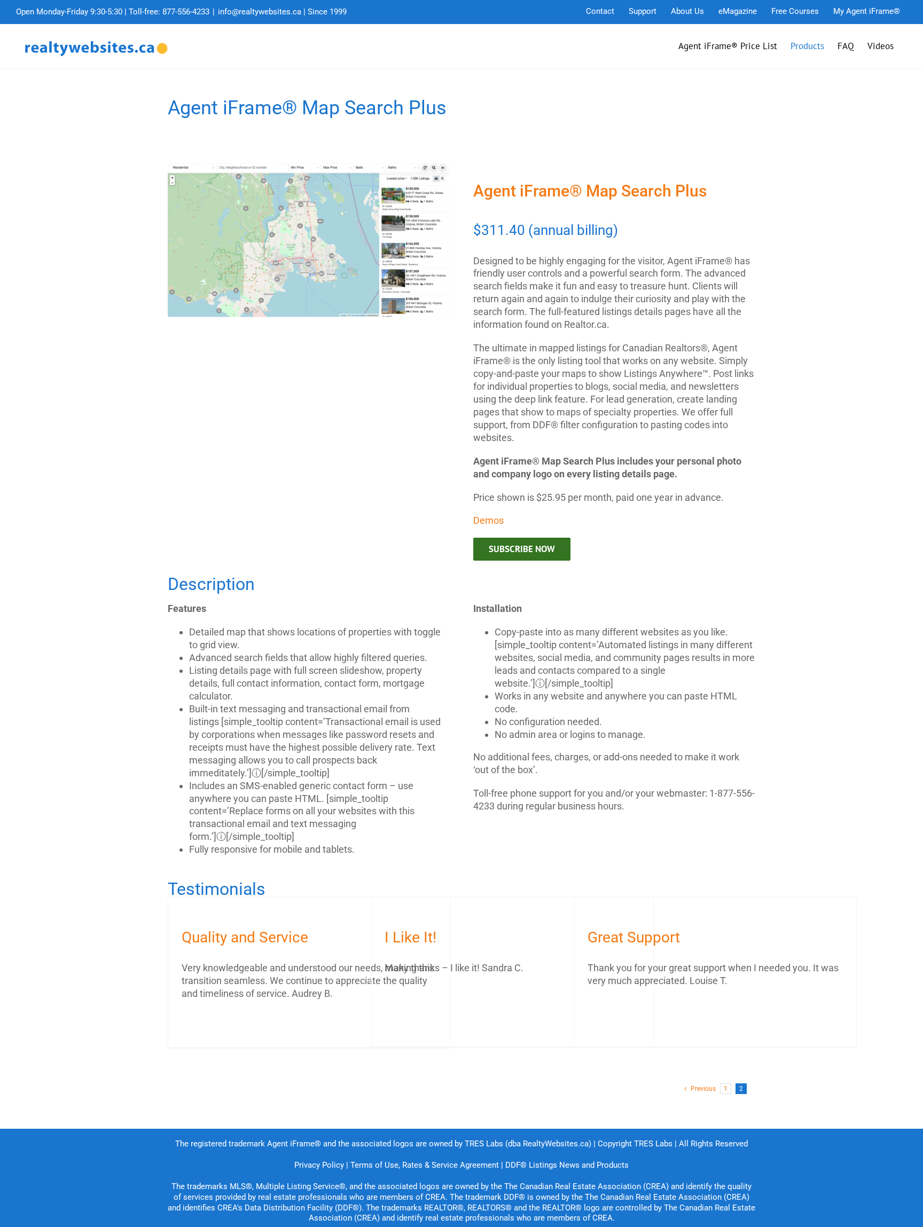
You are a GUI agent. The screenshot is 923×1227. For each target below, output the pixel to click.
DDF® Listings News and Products (567, 1165)
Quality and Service (245, 937)
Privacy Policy (319, 1165)
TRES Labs (653, 1144)
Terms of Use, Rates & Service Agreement (424, 1165)
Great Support (634, 937)
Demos (488, 520)
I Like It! (410, 937)
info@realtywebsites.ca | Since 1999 (282, 12)
